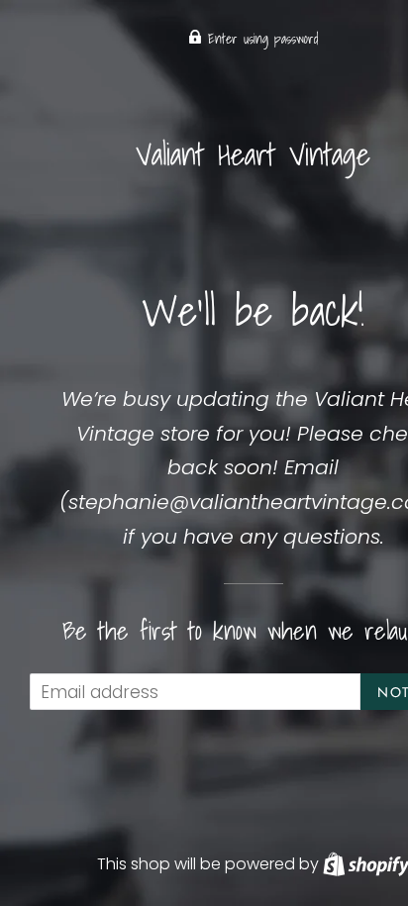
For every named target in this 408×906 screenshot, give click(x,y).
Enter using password (260, 39)
